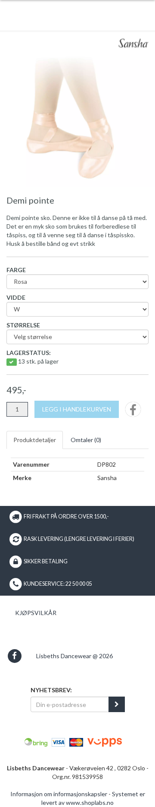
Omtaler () (86, 439)
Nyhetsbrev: (51, 690)
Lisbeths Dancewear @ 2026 (74, 655)
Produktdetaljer (34, 439)
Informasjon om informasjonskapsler (58, 794)
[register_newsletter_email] (116, 704)
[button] (14, 656)
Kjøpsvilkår (35, 612)
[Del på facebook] (133, 412)
